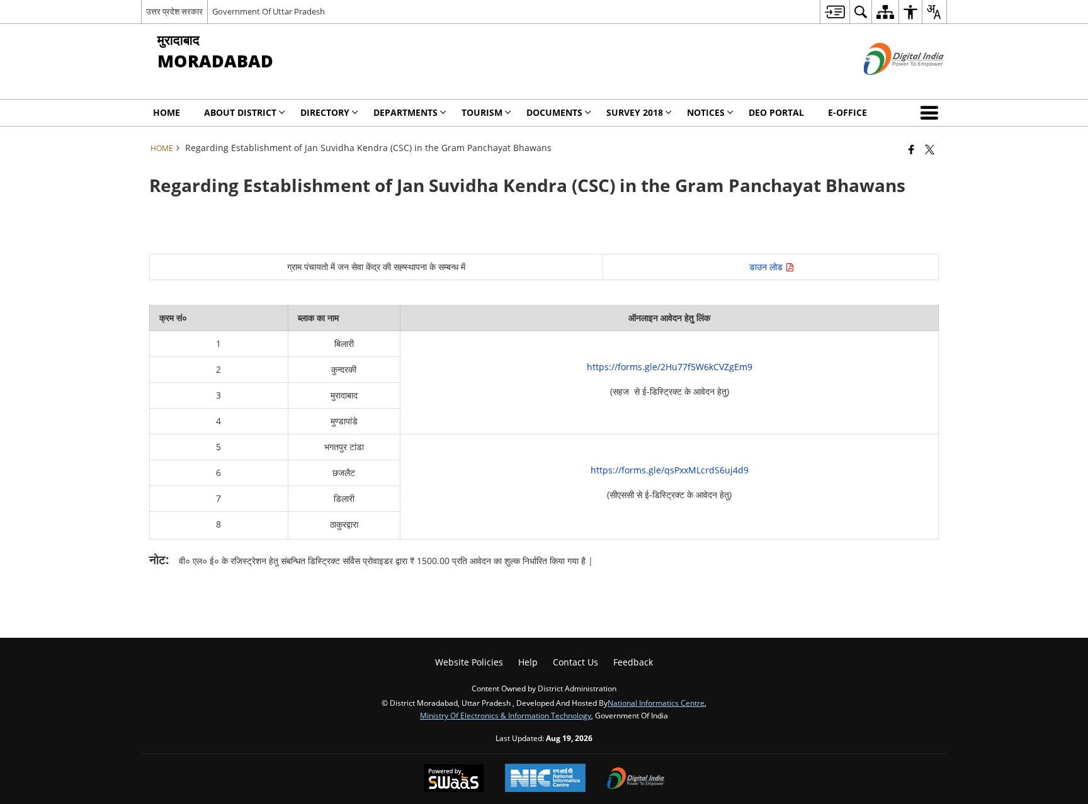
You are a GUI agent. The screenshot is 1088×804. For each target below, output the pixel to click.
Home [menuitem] (166, 112)
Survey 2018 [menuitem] (634, 112)
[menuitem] (834, 11)
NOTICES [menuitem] (706, 112)
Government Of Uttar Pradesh (268, 11)
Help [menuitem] (528, 662)
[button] (932, 112)
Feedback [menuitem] (633, 662)
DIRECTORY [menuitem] (324, 112)
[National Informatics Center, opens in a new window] (545, 779)
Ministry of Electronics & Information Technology (505, 715)
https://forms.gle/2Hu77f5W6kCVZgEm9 (669, 367)
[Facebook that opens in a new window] (911, 149)
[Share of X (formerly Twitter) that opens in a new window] (930, 149)
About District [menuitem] (240, 112)
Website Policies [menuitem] (469, 662)
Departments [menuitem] (405, 112)
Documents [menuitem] (554, 112)
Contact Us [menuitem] (575, 662)
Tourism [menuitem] (482, 112)
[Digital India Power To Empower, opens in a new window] (636, 779)
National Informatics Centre (656, 703)
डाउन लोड (767, 267)
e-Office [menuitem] (847, 112)
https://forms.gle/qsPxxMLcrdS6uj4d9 (670, 470)
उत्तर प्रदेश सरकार (174, 11)
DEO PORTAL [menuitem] (776, 112)
